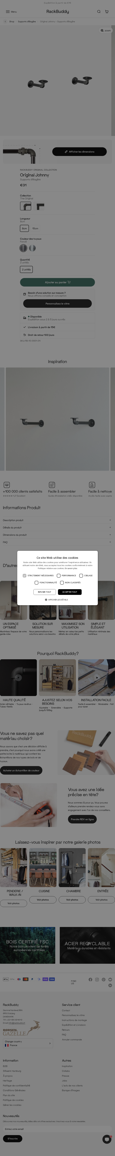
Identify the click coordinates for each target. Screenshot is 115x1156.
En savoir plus (71, 568)
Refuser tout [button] (44, 592)
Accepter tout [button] (69, 592)
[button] (57, 599)
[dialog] (57, 578)
